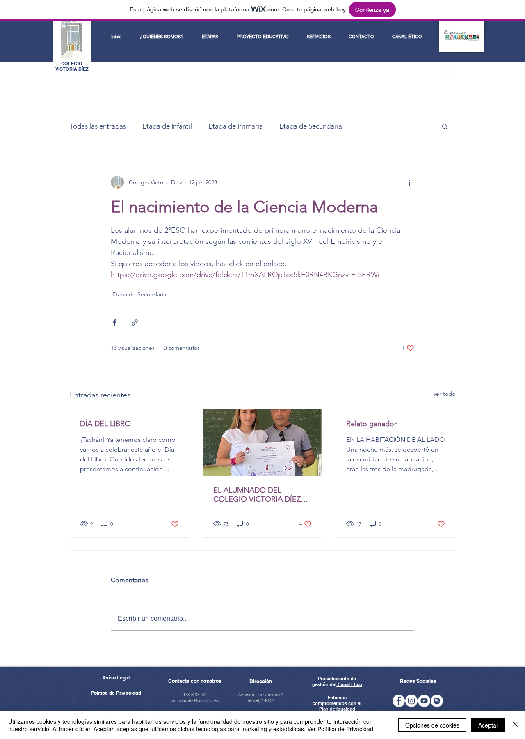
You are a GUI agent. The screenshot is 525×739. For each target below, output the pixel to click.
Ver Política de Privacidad (340, 729)
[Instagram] (452, 73)
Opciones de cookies (432, 725)
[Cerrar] (515, 725)
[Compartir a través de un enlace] (135, 322)
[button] (445, 126)
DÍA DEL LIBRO (105, 423)
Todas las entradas (98, 126)
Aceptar (488, 725)
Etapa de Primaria (235, 126)
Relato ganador (371, 423)
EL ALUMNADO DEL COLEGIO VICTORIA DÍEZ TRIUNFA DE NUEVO (257, 495)
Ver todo (444, 393)
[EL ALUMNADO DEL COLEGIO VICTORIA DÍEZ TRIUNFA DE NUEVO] (262, 442)
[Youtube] (492, 73)
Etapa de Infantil (167, 126)
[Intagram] (411, 701)
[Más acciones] (409, 182)
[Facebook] (432, 73)
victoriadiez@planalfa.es (195, 700)
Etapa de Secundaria (310, 126)
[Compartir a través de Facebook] (115, 322)
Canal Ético (349, 684)
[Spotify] (472, 73)
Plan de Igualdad (337, 709)
